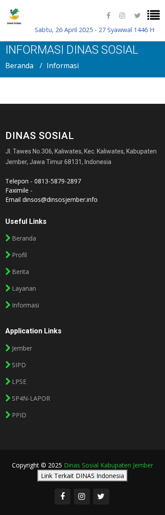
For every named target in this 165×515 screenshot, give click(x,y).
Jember (22, 348)
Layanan (24, 288)
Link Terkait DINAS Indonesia (82, 475)
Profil (19, 255)
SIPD (19, 365)
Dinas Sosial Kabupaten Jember (108, 465)
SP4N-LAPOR (31, 398)
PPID (19, 415)
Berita (20, 272)
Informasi (25, 305)
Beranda (19, 65)
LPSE (19, 382)
